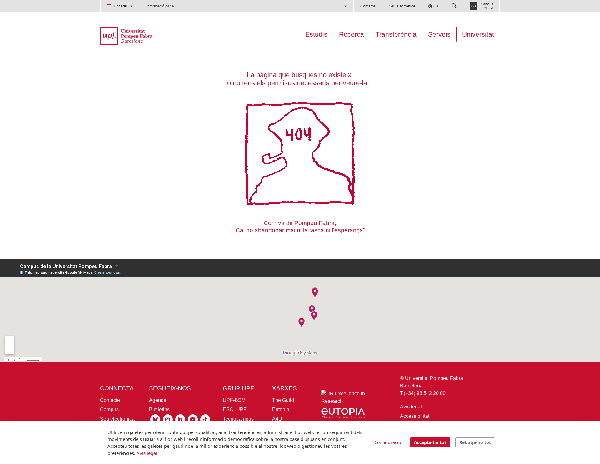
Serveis (439, 34)
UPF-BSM (234, 400)
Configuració (387, 442)
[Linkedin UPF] (180, 419)
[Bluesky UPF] (155, 419)
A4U (277, 419)
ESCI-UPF (235, 409)
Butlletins (159, 409)
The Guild (283, 400)
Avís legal (411, 406)
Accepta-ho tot (430, 442)
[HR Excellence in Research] (343, 399)
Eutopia (280, 409)
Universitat (478, 34)
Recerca (351, 34)
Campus (109, 409)
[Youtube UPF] (193, 419)
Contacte (368, 6)
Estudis (316, 34)
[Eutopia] (343, 414)
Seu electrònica (402, 6)
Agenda (158, 400)
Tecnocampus (238, 419)
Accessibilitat (414, 416)
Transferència (396, 34)
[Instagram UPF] (168, 419)
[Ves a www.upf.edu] (126, 35)
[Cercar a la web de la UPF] (454, 6)
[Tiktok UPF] (205, 419)
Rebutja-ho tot (475, 442)
